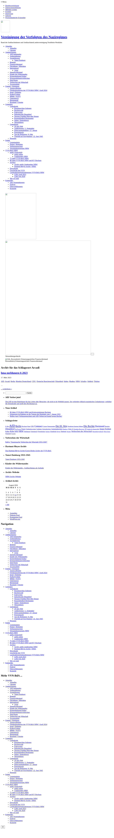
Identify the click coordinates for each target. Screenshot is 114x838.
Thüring (97, 381)
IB (72, 429)
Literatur (13, 50)
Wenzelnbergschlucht (97, 431)
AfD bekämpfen (15, 54)
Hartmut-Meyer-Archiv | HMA (25, 166)
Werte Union (107, 431)
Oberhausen (27, 431)
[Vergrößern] (92, 354)
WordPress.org (15, 519)
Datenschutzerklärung (13, 8)
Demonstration (51, 426)
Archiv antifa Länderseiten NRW (26, 164)
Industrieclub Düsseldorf (23, 114)
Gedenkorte (14, 106)
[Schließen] (3, 827)
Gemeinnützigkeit (56, 429)
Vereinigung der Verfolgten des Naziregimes (34, 37)
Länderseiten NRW (21, 156)
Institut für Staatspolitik (93, 429)
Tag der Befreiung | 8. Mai (23, 134)
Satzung (8, 16)
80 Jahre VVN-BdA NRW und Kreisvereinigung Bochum (30, 412)
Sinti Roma (14, 80)
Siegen (58, 431)
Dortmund (99, 426)
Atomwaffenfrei (15, 88)
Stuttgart (63, 431)
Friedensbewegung (31, 429)
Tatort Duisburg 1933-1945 (15, 459)
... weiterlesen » (6, 389)
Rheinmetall (14, 100)
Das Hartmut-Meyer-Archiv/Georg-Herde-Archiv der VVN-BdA (28, 451)
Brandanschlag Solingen (22, 108)
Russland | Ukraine (16, 102)
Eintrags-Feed (15, 515)
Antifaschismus (10, 52)
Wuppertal (8, 433)
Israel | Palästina (15, 92)
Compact (38, 426)
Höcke (70, 429)
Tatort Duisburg (19, 60)
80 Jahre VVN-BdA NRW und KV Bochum (25, 160)
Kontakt (8, 12)
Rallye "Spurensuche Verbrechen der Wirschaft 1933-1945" (26, 442)
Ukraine (69, 431)
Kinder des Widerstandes (18, 74)
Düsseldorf (59, 381)
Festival (12, 184)
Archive (12, 162)
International (14, 68)
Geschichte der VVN (17, 170)
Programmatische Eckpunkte (15, 18)
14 (15, 495)
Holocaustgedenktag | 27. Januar (25, 130)
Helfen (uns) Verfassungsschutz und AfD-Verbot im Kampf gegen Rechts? (36, 416)
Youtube (13, 433)
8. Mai (7, 426)
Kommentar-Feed (16, 517)
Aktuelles (8, 46)
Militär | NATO (15, 96)
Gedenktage (14, 124)
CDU (34, 381)
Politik (7, 140)
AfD (2, 381)
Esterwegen (18, 112)
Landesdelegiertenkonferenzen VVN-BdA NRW (27, 172)
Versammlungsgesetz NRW (19, 148)
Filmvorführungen (16, 186)
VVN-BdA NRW (11, 150)
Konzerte (13, 188)
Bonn (28, 426)
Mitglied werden (11, 10)
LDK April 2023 (20, 174)
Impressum (9, 14)
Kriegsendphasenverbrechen (20, 78)
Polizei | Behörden (16, 144)
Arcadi (7, 381)
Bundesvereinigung (12, 6)
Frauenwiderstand (16, 64)
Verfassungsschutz (16, 146)
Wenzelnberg (18, 122)
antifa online (18, 154)
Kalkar (7, 431)
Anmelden (13, 513)
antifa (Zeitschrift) (16, 152)
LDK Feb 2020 (19, 176)
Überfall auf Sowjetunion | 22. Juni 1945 (28, 136)
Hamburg (65, 429)
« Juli (7, 505)
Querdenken (41, 431)
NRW (78, 381)
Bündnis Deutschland (23, 381)
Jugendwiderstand (16, 72)
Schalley (84, 381)
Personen (13, 138)
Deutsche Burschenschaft (45, 381)
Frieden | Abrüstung (12, 86)
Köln (12, 431)
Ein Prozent (18, 429)
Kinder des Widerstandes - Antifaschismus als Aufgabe (24, 468)
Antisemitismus (15, 56)
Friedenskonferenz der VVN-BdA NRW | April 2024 (28, 90)
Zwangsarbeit (14, 84)
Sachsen (48, 431)
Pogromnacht (19, 132)
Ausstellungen (15, 58)
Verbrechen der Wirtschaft (19, 82)
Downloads (14, 168)
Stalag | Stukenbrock (21, 120)
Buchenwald (18, 110)
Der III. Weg (61, 426)
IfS (86, 429)
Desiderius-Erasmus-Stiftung (75, 426)
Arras (16, 70)
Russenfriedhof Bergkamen (24, 118)
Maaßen (72, 381)
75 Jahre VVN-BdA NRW (19, 158)
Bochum (24, 426)
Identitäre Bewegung (79, 429)
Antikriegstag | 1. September (24, 128)
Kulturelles (9, 180)
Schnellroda (53, 431)
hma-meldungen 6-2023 (14, 372)
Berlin (13, 381)
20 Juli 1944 (18, 126)
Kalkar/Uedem (15, 94)
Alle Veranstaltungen (17, 182)
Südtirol (90, 381)
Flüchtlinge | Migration (18, 66)
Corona (45, 426)
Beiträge (13, 62)
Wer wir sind (14, 178)
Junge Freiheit (105, 429)
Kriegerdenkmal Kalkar (18, 76)
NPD (16, 431)
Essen (23, 429)
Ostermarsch (14, 98)
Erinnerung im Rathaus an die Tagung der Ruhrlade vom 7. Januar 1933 (35, 414)
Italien (66, 381)
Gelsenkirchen (46, 429)
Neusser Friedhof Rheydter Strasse (26, 116)
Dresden (107, 426)
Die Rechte (89, 426)
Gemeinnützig (15, 142)
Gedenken (9, 104)
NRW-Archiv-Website (13, 476)
